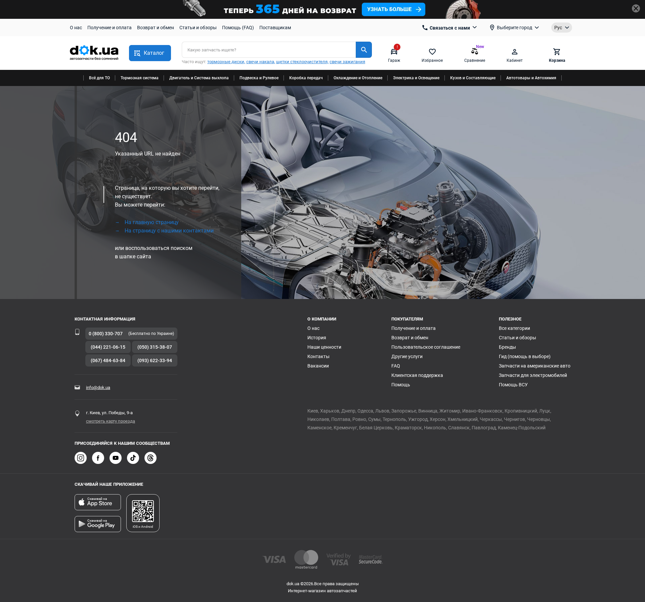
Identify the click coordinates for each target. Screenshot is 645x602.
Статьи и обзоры (198, 27)
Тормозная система (140, 78)
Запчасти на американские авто (534, 366)
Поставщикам (275, 27)
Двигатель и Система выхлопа (199, 78)
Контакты (318, 356)
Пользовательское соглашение (425, 347)
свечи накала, (260, 61)
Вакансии (318, 366)
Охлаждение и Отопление (358, 78)
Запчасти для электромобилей (533, 375)
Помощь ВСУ (513, 384)
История (316, 337)
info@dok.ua (98, 387)
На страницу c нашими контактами (169, 230)
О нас (76, 27)
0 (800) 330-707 (106, 333)
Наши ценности (324, 347)
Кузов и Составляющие (473, 78)
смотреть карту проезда (110, 421)
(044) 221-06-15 (108, 347)
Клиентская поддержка (417, 375)
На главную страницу (152, 222)
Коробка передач (306, 78)
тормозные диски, (226, 61)
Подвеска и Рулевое (259, 78)
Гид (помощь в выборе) (525, 356)
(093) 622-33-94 (154, 360)
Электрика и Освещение (416, 78)
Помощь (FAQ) (238, 27)
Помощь (400, 384)
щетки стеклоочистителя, (302, 61)
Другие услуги (407, 356)
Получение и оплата (109, 27)
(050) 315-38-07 (154, 347)
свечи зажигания (347, 61)
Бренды (507, 347)
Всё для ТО (99, 78)
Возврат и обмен (155, 27)
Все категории (514, 328)
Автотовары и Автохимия (531, 78)
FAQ (395, 366)
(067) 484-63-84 (108, 360)
